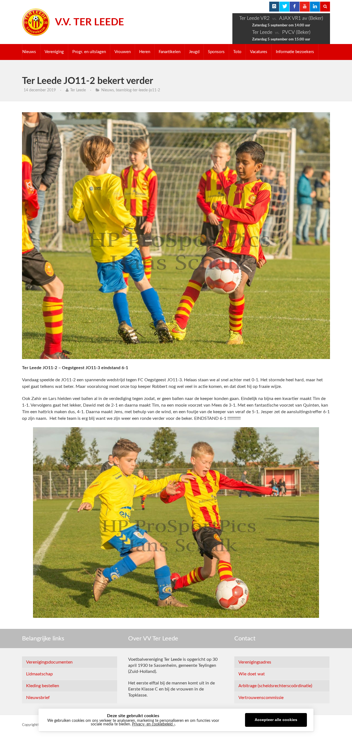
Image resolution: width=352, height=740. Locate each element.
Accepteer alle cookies (276, 720)
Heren (144, 52)
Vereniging (54, 52)
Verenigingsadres (254, 662)
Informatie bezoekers (295, 52)
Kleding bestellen (42, 686)
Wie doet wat (251, 674)
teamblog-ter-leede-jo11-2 (138, 90)
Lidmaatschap (39, 674)
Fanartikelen (169, 52)
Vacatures (258, 52)
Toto (237, 52)
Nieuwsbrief (38, 697)
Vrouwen (122, 52)
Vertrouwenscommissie (261, 697)
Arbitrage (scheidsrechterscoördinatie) (275, 686)
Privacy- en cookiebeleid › (153, 724)
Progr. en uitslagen (89, 52)
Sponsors (216, 52)
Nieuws (29, 52)
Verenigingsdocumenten (49, 662)
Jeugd (194, 52)
